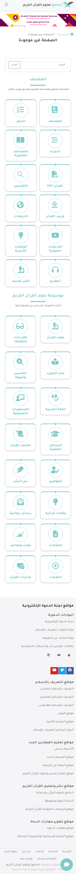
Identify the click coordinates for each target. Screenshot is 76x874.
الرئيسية (67, 851)
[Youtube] (54, 670)
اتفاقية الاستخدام (47, 859)
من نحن (26, 851)
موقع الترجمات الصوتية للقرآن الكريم (50, 809)
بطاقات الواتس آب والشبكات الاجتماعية (47, 646)
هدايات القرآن (20, 577)
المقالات (55, 545)
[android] (59, 655)
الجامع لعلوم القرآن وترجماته (55, 793)
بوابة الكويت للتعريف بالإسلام (54, 630)
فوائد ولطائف (20, 545)
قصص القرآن (20, 445)
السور (21, 121)
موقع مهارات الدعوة (60, 828)
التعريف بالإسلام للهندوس (56, 705)
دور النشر (20, 481)
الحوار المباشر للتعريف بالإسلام (53, 730)
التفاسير (21, 186)
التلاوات (55, 577)
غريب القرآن (55, 216)
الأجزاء (55, 151)
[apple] (69, 655)
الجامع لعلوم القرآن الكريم (23, 865)
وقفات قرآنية (55, 513)
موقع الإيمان (65, 713)
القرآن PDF (55, 186)
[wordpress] (49, 655)
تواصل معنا (26, 859)
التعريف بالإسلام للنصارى (57, 689)
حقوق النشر (10, 851)
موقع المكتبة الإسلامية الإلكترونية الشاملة (46, 836)
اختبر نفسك (21, 281)
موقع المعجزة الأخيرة (60, 721)
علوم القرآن (56, 337)
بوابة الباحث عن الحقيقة (58, 638)
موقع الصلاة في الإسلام (58, 765)
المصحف (38, 80)
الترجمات (21, 216)
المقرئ (55, 281)
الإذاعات (39, 851)
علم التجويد (56, 373)
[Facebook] (70, 670)
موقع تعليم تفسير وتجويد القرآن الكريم (48, 773)
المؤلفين (55, 481)
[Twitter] (62, 670)
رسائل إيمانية (20, 513)
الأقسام (53, 851)
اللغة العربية (55, 409)
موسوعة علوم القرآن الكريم (38, 296)
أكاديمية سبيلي (64, 749)
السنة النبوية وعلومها (59, 801)
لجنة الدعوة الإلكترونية (59, 621)
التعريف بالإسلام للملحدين (57, 697)
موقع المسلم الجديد (60, 757)
